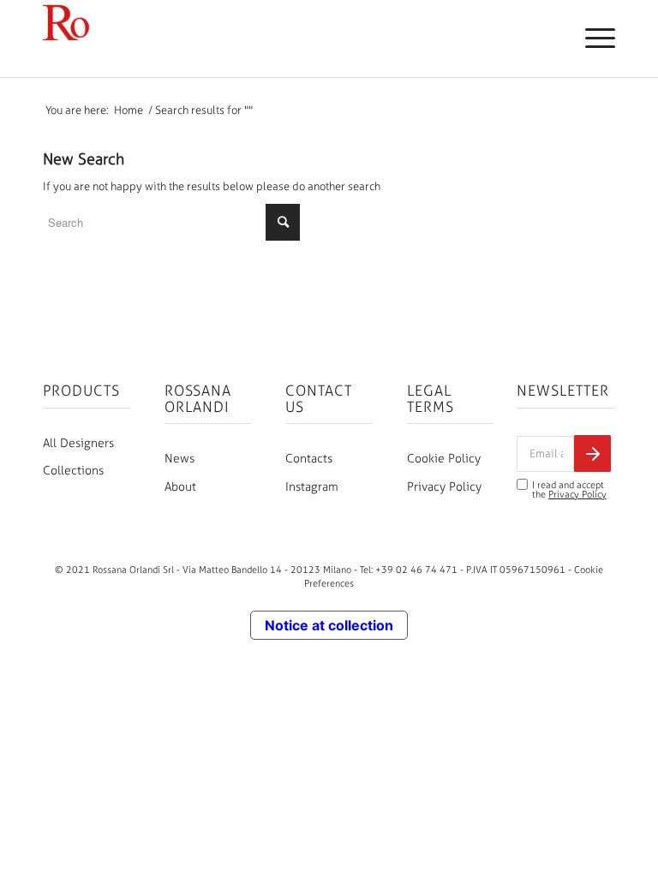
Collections (73, 470)
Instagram (311, 487)
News (179, 458)
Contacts (308, 458)
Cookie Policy (444, 458)
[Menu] (591, 38)
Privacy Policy (444, 487)
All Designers (78, 443)
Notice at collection (329, 625)
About (180, 487)
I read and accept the (569, 489)
